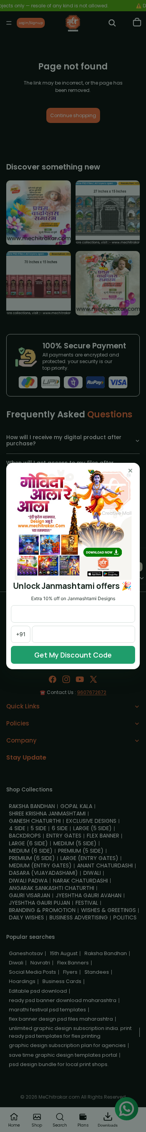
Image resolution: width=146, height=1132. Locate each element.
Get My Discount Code (73, 654)
